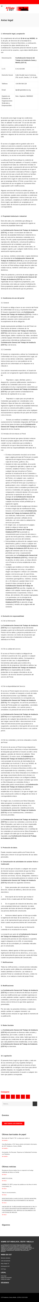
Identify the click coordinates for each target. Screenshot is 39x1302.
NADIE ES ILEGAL (7, 1178)
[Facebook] (27, 2)
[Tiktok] (34, 2)
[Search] (35, 1104)
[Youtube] (23, 2)
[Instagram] (30, 2)
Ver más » (4, 1174)
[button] (35, 8)
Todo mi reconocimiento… (9, 1192)
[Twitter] (20, 2)
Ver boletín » (5, 1140)
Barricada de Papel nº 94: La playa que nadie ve (16, 1138)
